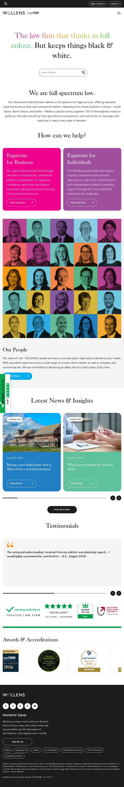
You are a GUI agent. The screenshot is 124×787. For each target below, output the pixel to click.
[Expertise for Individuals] (92, 179)
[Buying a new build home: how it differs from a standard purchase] (32, 452)
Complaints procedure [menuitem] (14, 756)
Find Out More (13, 376)
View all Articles (62, 509)
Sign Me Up (17, 741)
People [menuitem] (7, 750)
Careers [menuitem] (36, 750)
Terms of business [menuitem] (94, 750)
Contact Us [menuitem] (114, 4)
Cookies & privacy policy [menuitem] (72, 750)
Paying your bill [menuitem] (21, 750)
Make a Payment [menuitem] (98, 4)
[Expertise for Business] (32, 179)
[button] (6, 4)
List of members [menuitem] (50, 750)
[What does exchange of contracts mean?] (92, 452)
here (62, 769)
